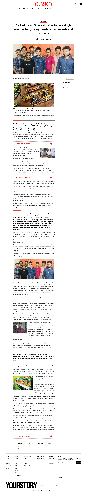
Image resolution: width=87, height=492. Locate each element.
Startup (43, 21)
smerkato (35, 446)
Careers (44, 485)
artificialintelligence (19, 443)
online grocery (30, 443)
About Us (40, 485)
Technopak (40, 443)
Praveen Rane (17, 448)
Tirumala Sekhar (25, 446)
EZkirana (16, 446)
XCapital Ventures (45, 446)
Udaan (48, 443)
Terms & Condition (56, 485)
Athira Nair (41, 39)
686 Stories (48, 39)
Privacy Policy (49, 485)
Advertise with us (34, 440)
